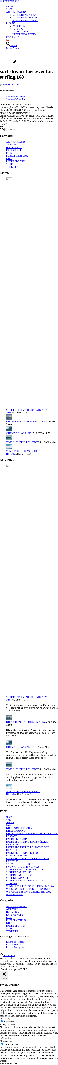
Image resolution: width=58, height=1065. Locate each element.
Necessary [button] (5, 1018)
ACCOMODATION (16, 142)
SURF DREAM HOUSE (18, 872)
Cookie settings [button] (8, 969)
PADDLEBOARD (15, 161)
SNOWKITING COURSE (19, 864)
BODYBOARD (14, 147)
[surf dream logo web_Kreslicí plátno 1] (9, 1)
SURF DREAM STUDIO (19, 875)
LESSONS (11, 836)
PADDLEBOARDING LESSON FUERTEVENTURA (23, 854)
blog (8, 819)
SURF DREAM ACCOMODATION (24, 869)
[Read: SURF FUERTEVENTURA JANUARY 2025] (9, 179)
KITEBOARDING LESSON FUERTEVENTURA (32, 833)
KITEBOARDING (15, 830)
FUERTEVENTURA (17, 155)
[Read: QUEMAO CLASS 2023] (9, 430)
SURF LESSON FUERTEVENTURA (25, 880)
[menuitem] (32, 6)
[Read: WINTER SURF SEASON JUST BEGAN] (9, 448)
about (9, 817)
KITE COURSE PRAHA (19, 828)
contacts (10, 822)
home (9, 825)
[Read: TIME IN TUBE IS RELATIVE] (9, 439)
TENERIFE (12, 167)
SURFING (11, 883)
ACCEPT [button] (22, 969)
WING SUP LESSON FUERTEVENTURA (28, 889)
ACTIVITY (12, 144)
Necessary (9, 1021)
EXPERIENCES (14, 150)
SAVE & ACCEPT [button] (9, 1063)
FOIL (9, 153)
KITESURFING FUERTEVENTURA (25, 421)
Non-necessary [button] (7, 1041)
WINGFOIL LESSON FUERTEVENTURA (28, 891)
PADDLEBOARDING (18, 839)
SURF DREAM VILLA (18, 878)
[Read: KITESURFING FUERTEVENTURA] (9, 418)
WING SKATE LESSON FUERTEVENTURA (30, 886)
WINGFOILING (14, 894)
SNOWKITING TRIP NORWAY (23, 866)
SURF (9, 164)
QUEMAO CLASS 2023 (18, 433)
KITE (9, 158)
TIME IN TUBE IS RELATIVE (22, 442)
